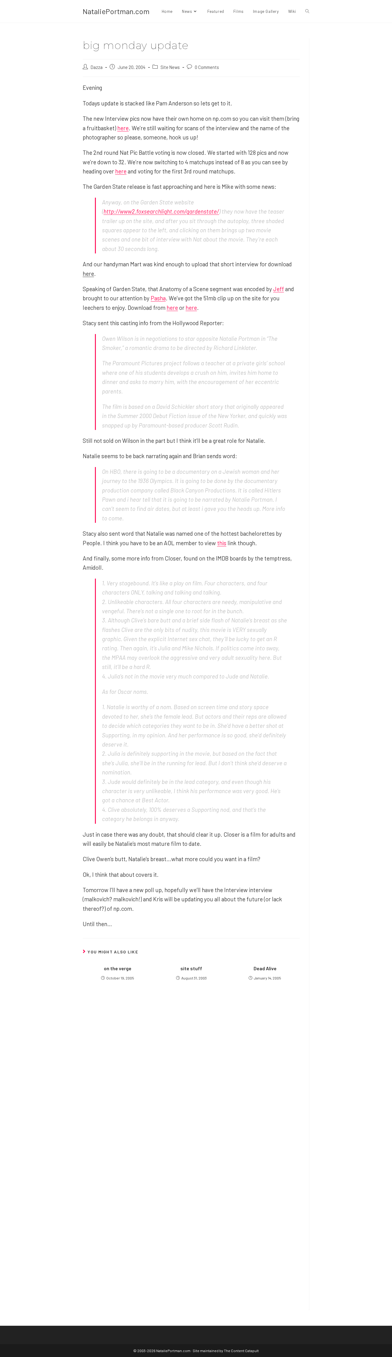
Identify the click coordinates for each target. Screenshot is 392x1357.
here (123, 127)
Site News (170, 67)
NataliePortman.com (116, 11)
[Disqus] (191, 1221)
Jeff (278, 288)
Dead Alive (265, 968)
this (221, 542)
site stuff (191, 968)
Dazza (97, 67)
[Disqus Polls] (191, 1068)
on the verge (117, 968)
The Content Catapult (241, 1350)
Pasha (158, 298)
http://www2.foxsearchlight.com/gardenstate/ (161, 211)
